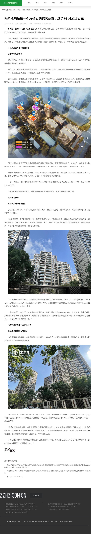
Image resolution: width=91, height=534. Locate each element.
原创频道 (35, 10)
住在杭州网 (26, 10)
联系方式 (36, 495)
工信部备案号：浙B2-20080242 (58, 509)
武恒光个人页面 (45, 10)
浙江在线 (17, 10)
